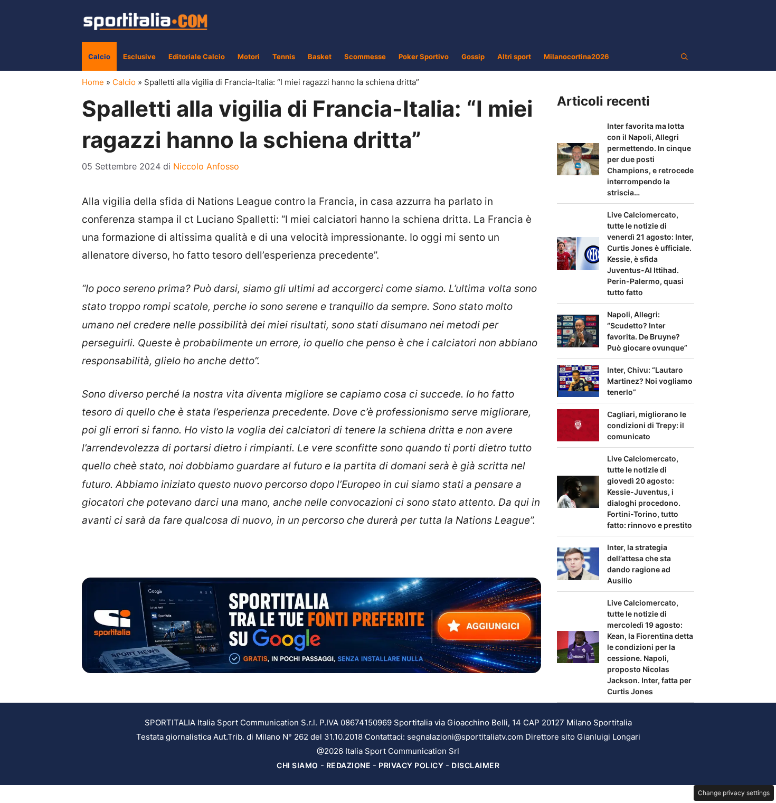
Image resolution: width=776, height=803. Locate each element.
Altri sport (514, 56)
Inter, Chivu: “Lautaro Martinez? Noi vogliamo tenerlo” (650, 380)
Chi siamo (297, 765)
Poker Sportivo (424, 56)
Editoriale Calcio (196, 56)
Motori (249, 56)
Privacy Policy (410, 765)
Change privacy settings (734, 793)
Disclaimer (475, 765)
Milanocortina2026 (576, 56)
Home (93, 82)
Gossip (473, 56)
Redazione (348, 765)
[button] (684, 56)
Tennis (283, 56)
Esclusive (139, 56)
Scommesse (365, 56)
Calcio (99, 56)
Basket (320, 56)
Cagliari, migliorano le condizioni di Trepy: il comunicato (646, 425)
